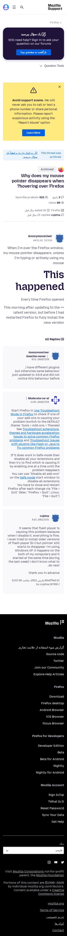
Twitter (58, 661)
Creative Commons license (51, 892)
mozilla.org (56, 903)
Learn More (33, 132)
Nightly (58, 766)
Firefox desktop (52, 703)
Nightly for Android (50, 772)
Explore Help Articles (49, 674)
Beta (61, 752)
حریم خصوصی (55, 917)
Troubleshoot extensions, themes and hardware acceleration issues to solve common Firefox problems (34, 434)
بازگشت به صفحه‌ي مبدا (34, 52)
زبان (61, 843)
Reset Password (52, 808)
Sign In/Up (56, 795)
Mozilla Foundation (50, 875)
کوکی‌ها (59, 923)
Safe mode (27, 477)
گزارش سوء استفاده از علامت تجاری (41, 647)
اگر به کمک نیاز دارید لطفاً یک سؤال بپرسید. (21, 155)
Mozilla (54, 623)
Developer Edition (51, 745)
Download (56, 696)
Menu (14, 7)
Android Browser (52, 710)
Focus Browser (53, 723)
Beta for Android (52, 759)
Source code (55, 654)
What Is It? (56, 801)
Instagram (49, 862)
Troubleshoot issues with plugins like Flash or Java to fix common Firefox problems (35, 443)
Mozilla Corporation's (28, 871)
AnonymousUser (40, 236)
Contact (58, 930)
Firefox (54, 22)
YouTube (55, 862)
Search (22, 7)
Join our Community (49, 667)
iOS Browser (55, 716)
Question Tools (54, 65)
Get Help (58, 821)
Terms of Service (52, 910)
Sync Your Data (53, 815)
